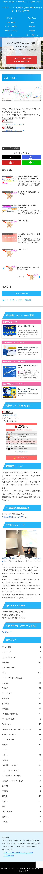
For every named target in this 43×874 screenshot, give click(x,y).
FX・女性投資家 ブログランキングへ (12, 131)
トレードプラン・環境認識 (11, 148)
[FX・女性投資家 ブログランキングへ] (7, 127)
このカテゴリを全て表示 (21, 451)
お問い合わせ (9, 856)
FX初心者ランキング (8, 415)
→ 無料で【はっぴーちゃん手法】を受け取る (21, 60)
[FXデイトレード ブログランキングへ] (7, 121)
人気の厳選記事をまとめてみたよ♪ (15, 517)
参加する (34, 454)
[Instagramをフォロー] (31, 157)
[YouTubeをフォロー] (11, 162)
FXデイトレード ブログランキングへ (12, 124)
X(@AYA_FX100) (8, 558)
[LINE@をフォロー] (31, 162)
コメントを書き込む (21, 293)
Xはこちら (6, 632)
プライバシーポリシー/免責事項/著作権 (18, 853)
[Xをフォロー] (11, 157)
